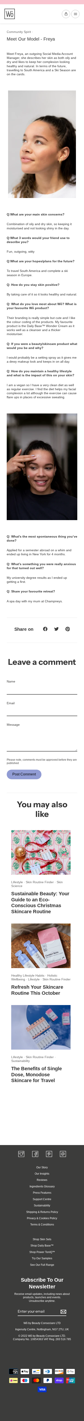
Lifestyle (17, 882)
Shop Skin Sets (42, 1239)
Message (13, 724)
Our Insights (42, 1173)
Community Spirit (19, 32)
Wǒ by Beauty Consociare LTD (42, 1323)
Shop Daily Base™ (42, 1245)
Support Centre (42, 1199)
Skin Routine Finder (40, 882)
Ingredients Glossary (42, 1186)
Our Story (42, 1167)
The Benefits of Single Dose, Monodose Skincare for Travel (36, 1074)
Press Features (42, 1192)
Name (11, 681)
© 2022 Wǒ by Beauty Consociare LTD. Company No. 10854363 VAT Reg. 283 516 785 (42, 1337)
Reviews (42, 1180)
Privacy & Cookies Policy (42, 1218)
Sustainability (20, 1061)
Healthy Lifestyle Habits (28, 975)
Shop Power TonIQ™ (42, 1252)
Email (11, 703)
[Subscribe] (62, 1311)
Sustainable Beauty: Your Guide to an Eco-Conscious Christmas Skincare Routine (40, 902)
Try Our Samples (42, 1258)
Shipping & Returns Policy (42, 1212)
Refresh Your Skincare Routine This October (37, 990)
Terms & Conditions (42, 1224)
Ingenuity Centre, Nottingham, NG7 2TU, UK (42, 1329)
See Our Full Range (42, 1264)
